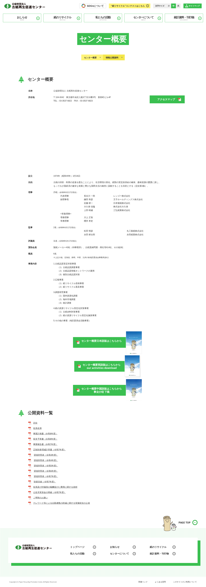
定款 (35, 423)
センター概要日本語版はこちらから (101, 340)
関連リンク (143, 582)
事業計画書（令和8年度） (45, 433)
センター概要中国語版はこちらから (101, 390)
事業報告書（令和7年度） (45, 444)
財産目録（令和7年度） (45, 481)
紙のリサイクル (62, 18)
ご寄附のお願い (40, 497)
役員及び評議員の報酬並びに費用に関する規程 (55, 487)
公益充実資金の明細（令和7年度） (49, 492)
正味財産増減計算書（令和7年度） (49, 449)
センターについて (143, 18)
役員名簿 (37, 428)
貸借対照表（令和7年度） (46, 476)
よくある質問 (160, 582)
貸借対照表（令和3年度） (46, 455)
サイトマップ (194, 6)
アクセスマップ (166, 99)
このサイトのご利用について (185, 582)
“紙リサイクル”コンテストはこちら (128, 6)
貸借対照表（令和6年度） (46, 471)
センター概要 (90, 57)
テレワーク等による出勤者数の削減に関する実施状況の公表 (61, 503)
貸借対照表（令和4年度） (46, 460)
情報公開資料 (112, 57)
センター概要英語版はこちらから (102, 366)
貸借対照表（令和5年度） (46, 465)
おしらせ (22, 18)
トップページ (77, 547)
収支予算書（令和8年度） (45, 439)
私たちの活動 (103, 18)
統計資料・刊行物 (184, 18)
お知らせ (115, 547)
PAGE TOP (184, 522)
